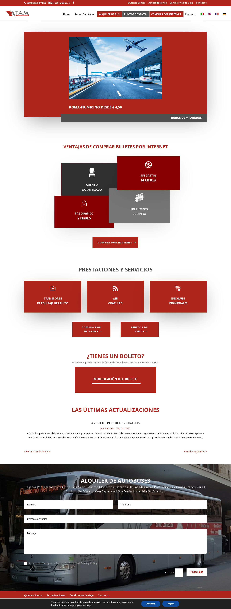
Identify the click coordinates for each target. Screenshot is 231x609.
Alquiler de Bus (109, 14)
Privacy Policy (89, 563)
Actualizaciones (157, 3)
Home (66, 14)
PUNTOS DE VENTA (139, 329)
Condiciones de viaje (181, 3)
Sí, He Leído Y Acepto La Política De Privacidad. (62, 563)
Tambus (109, 428)
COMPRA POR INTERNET (115, 242)
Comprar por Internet (166, 14)
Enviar (196, 572)
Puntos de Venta (135, 14)
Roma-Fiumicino (84, 14)
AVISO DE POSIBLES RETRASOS (115, 423)
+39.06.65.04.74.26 (36, 2)
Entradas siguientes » (195, 451)
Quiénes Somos (136, 3)
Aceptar (150, 603)
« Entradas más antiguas (37, 451)
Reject (170, 603)
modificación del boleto (115, 379)
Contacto (201, 3)
